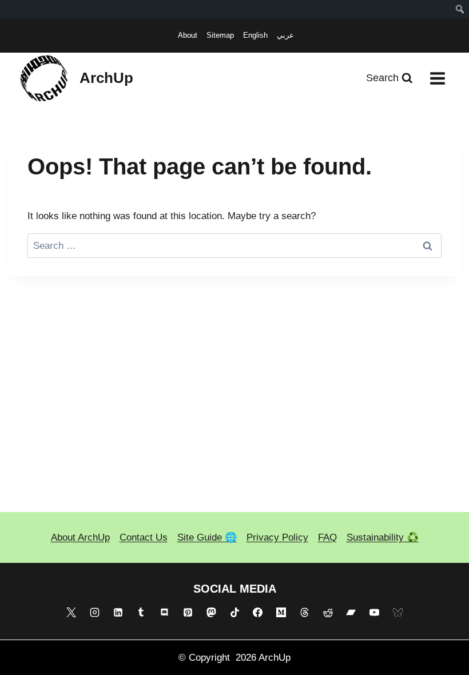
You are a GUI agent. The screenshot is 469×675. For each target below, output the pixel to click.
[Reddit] (327, 612)
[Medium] (281, 612)
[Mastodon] (211, 612)
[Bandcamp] (351, 612)
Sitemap (220, 35)
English (255, 35)
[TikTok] (234, 612)
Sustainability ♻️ (383, 537)
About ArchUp (80, 537)
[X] (71, 612)
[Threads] (304, 612)
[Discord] (164, 612)
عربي (285, 35)
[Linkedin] (118, 612)
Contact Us (144, 537)
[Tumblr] (141, 612)
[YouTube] (374, 612)
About (187, 35)
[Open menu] (437, 78)
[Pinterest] (187, 612)
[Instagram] (94, 612)
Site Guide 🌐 (207, 537)
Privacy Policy (277, 537)
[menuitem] (460, 9)
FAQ (327, 537)
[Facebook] (258, 612)
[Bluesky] (398, 612)
